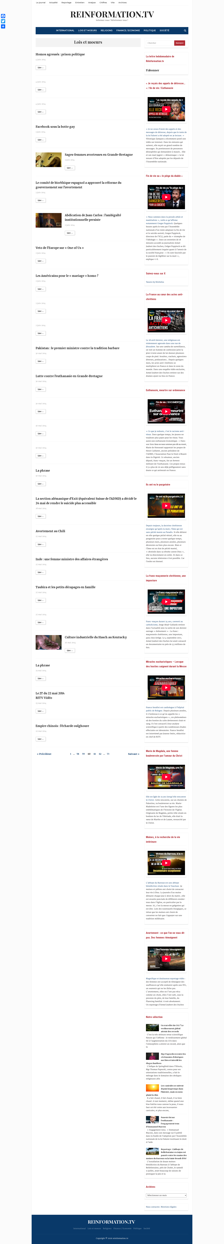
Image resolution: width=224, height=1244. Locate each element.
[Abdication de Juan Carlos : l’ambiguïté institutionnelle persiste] (49, 220)
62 (100, 754)
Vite (113, 2)
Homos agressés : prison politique (60, 54)
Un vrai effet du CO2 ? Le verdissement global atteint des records (172, 1028)
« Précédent (44, 753)
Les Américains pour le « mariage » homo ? (67, 276)
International (65, 30)
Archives (122, 2)
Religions (107, 30)
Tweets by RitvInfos (155, 282)
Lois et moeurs (87, 30)
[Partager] (3, 26)
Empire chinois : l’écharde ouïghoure (62, 726)
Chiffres (103, 2)
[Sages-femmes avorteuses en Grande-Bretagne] (49, 160)
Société (164, 30)
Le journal (40, 2)
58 (78, 754)
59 (83, 754)
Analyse (92, 2)
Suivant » (133, 753)
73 (108, 754)
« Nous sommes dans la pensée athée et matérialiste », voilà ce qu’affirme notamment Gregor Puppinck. (164, 220)
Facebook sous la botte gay (55, 127)
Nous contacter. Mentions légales (161, 1207)
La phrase (43, 470)
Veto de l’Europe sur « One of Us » (60, 248)
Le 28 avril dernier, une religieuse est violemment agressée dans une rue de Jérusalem (163, 343)
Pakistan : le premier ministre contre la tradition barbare (77, 348)
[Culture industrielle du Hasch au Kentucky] (49, 642)
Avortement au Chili (50, 531)
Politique (150, 30)
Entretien (79, 2)
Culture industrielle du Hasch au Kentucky (96, 637)
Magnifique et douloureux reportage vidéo (165, 979)
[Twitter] (3, 21)
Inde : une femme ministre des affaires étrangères (72, 559)
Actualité (53, 2)
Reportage (66, 2)
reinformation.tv (112, 13)
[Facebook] (3, 16)
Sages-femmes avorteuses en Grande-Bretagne (99, 154)
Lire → (41, 67)
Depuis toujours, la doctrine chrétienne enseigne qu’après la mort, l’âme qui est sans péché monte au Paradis (164, 529)
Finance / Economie (128, 30)
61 (95, 754)
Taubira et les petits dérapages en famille (65, 587)
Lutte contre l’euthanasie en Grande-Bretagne (69, 376)
